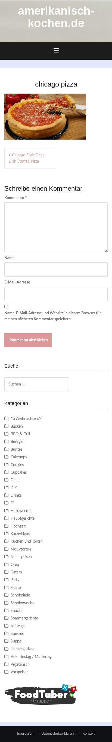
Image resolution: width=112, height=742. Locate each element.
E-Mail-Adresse (17, 282)
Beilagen (17, 442)
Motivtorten (21, 549)
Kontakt (88, 734)
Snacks (16, 611)
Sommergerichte (24, 618)
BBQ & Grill (20, 434)
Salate (16, 588)
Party (15, 580)
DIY (14, 488)
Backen (17, 426)
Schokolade (20, 595)
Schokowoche (22, 603)
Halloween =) (22, 511)
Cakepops (19, 457)
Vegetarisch (20, 665)
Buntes (16, 449)
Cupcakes (19, 472)
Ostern (16, 572)
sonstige (17, 626)
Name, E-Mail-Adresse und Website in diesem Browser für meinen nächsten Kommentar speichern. (52, 316)
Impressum (26, 734)
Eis (13, 503)
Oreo (15, 565)
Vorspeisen (20, 672)
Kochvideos (20, 534)
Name (9, 258)
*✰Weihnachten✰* (27, 419)
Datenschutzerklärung (58, 734)
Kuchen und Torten (27, 541)
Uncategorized (23, 649)
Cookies (17, 465)
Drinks (16, 495)
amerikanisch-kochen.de (56, 16)
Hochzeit (18, 526)
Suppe (16, 641)
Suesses (17, 634)
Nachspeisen (21, 557)
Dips (14, 480)
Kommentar (15, 198)
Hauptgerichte (23, 518)
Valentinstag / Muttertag (31, 657)
